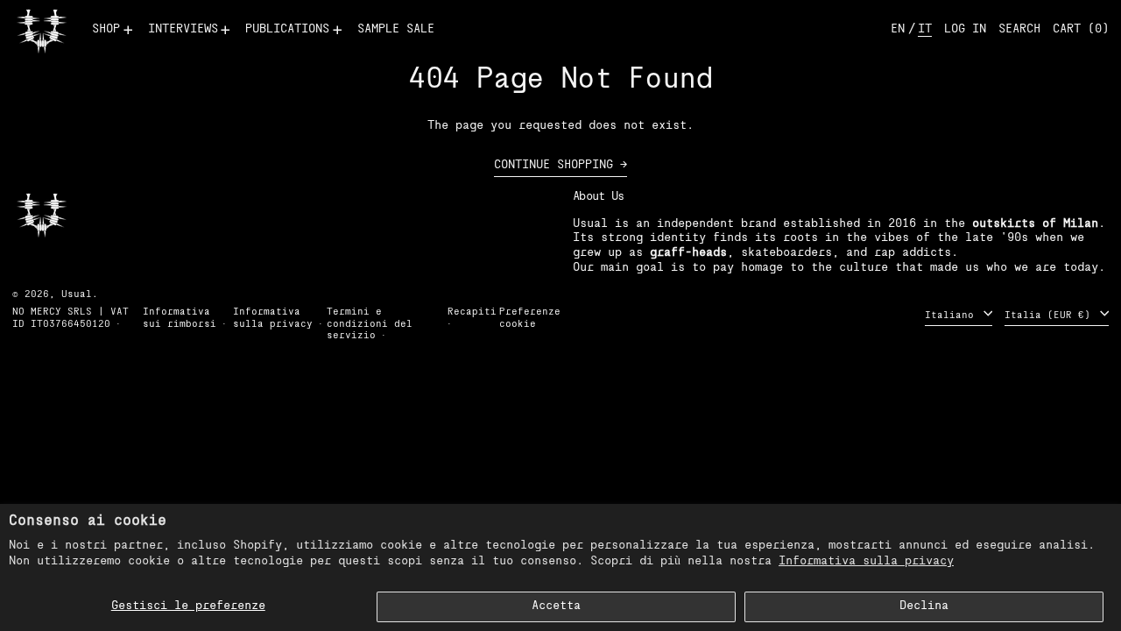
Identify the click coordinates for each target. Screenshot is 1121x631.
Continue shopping (553, 165)
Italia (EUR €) (1050, 316)
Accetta (556, 606)
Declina (923, 606)
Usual (76, 295)
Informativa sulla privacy (866, 561)
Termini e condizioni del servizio (369, 324)
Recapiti (472, 312)
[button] (1019, 30)
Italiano (952, 316)
